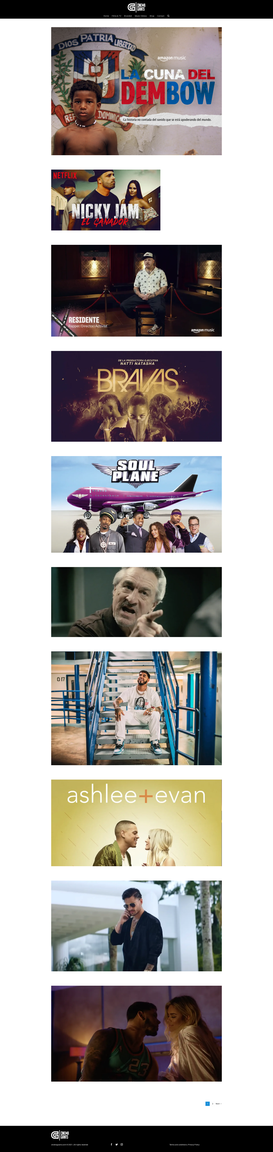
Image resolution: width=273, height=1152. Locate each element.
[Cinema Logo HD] (136, 3)
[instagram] (122, 1144)
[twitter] (116, 1144)
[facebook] (111, 1144)
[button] (168, 16)
